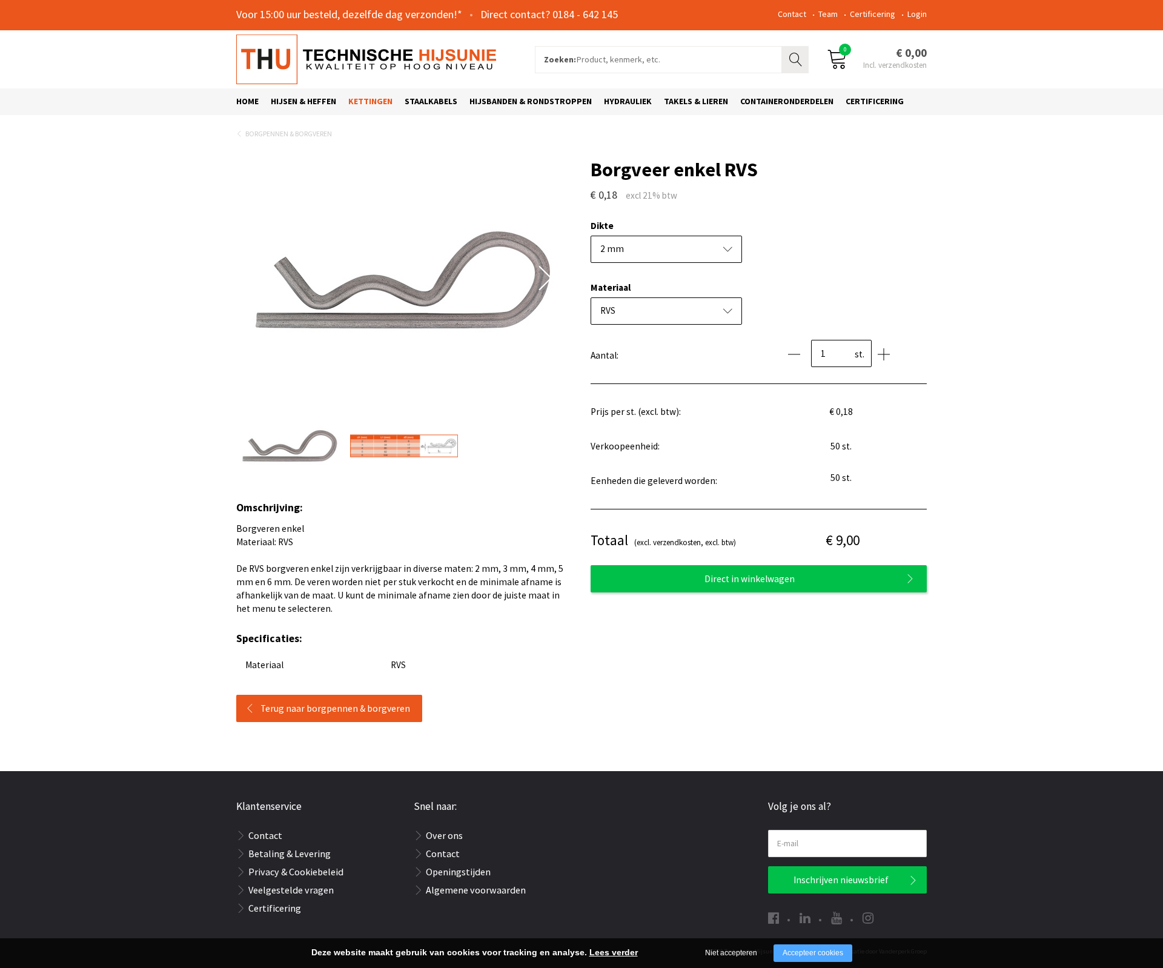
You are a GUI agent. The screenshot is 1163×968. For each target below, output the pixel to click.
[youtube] (836, 918)
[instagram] (868, 918)
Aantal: (604, 355)
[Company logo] (366, 58)
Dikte (602, 225)
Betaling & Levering (289, 853)
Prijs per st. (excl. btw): (636, 411)
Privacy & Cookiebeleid (295, 872)
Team (828, 13)
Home (247, 101)
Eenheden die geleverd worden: (654, 480)
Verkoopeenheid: (625, 446)
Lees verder (613, 952)
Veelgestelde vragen (291, 890)
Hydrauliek (628, 101)
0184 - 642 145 (585, 14)
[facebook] (773, 918)
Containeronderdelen (786, 101)
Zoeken (796, 58)
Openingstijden (458, 872)
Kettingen (370, 101)
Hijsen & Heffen (303, 101)
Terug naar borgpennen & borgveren (335, 708)
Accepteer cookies (813, 953)
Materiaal (611, 287)
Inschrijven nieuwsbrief (841, 880)
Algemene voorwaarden (476, 890)
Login (917, 13)
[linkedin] (805, 918)
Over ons (444, 835)
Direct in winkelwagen (749, 579)
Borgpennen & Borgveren (288, 133)
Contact (792, 13)
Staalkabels (431, 101)
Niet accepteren (731, 953)
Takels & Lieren (696, 101)
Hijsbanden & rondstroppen (530, 101)
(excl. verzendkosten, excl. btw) (663, 540)
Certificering (872, 13)
